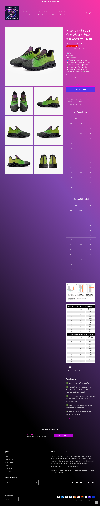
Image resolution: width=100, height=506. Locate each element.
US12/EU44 (87, 71)
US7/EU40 (85, 61)
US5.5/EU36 (71, 67)
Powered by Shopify (90, 500)
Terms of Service (10, 472)
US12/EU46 (86, 64)
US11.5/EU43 (79, 71)
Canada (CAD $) (10, 499)
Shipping (68, 49)
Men (69, 57)
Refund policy (9, 462)
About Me (7, 456)
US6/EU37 (78, 67)
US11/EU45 (79, 64)
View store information (75, 104)
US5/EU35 (86, 66)
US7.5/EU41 (71, 62)
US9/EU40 (77, 69)
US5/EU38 (70, 61)
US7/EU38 (86, 67)
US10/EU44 (71, 64)
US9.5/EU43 (87, 62)
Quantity (68, 74)
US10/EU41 (85, 69)
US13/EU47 (71, 66)
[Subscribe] (36, 482)
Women (74, 57)
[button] (25, 11)
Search (7, 465)
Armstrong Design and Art (80, 500)
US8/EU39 (70, 69)
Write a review (63, 435)
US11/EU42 (71, 71)
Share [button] (70, 419)
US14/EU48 (79, 66)
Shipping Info (8, 469)
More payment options (81, 94)
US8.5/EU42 (79, 62)
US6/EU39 (77, 61)
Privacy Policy (9, 459)
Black (69, 54)
